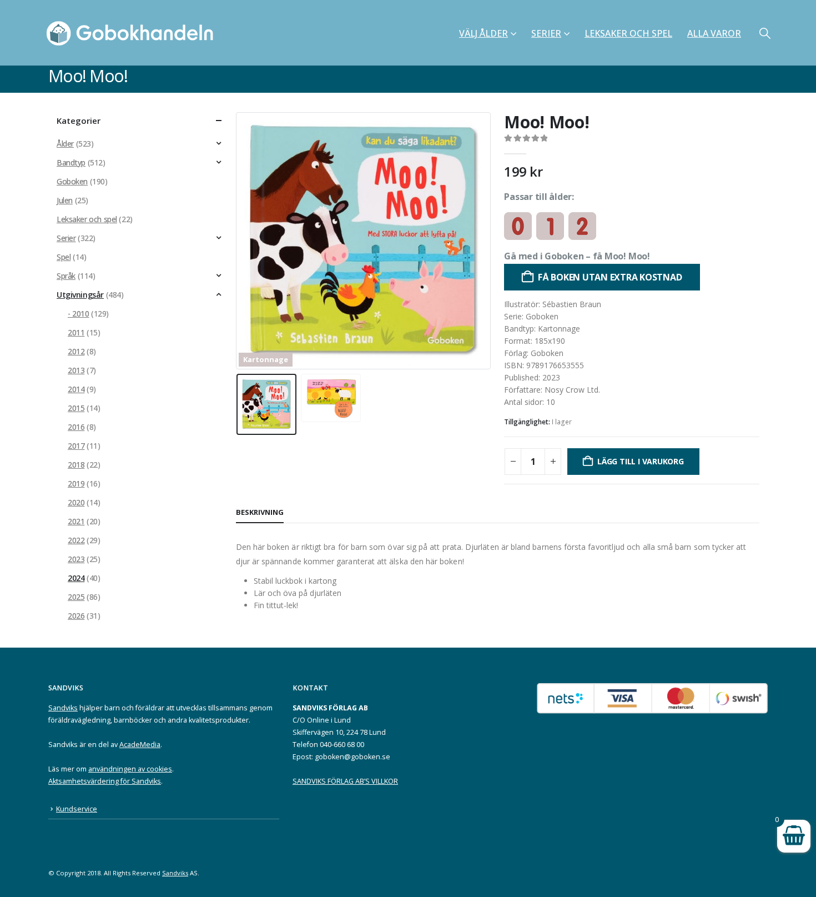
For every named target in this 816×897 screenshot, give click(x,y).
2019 (76, 483)
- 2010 (78, 313)
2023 (76, 559)
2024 (76, 578)
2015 (76, 408)
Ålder (65, 143)
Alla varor (714, 33)
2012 (76, 351)
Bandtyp (71, 162)
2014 (76, 389)
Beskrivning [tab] (260, 512)
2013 (76, 370)
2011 (76, 332)
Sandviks (63, 708)
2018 (76, 464)
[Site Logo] (133, 33)
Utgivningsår (80, 294)
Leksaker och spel (628, 33)
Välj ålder (483, 33)
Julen (65, 200)
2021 (76, 521)
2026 (76, 615)
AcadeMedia (139, 744)
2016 (76, 427)
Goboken (72, 181)
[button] (765, 33)
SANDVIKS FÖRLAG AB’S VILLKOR (345, 781)
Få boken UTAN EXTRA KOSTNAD (610, 277)
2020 (76, 502)
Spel (63, 257)
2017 (76, 445)
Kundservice (76, 809)
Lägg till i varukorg (640, 461)
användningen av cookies (130, 769)
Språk (66, 275)
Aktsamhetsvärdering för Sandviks (104, 781)
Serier (546, 33)
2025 (76, 597)
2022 (76, 540)
